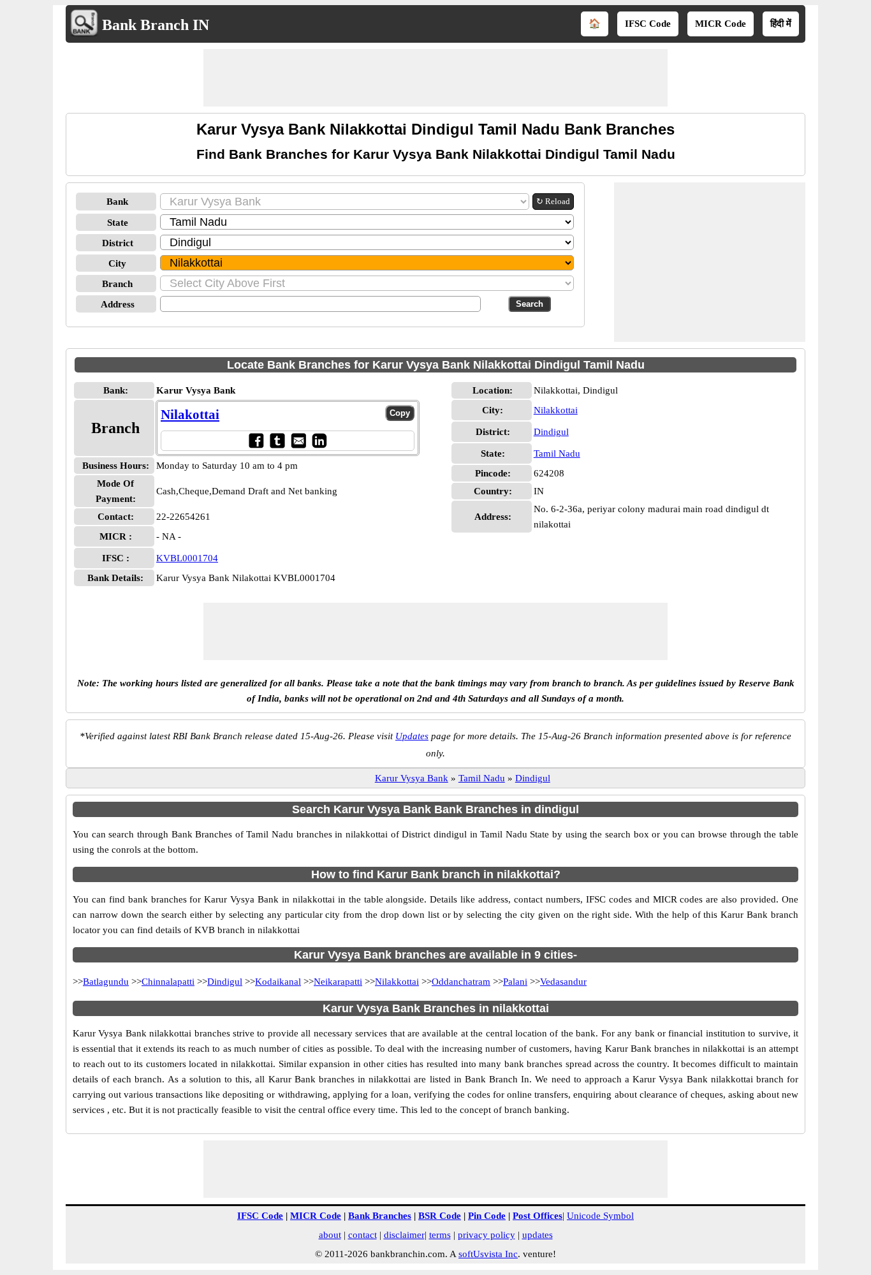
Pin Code (487, 1216)
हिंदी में (780, 23)
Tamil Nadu (557, 453)
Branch (117, 284)
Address (118, 304)
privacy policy (486, 1235)
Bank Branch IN (155, 25)
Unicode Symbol (600, 1216)
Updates (411, 736)
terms (440, 1235)
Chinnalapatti (168, 982)
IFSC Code (648, 23)
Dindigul (551, 432)
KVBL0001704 (187, 558)
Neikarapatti (338, 982)
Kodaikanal (278, 982)
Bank (117, 201)
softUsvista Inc (488, 1254)
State (117, 222)
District (117, 243)
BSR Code (439, 1216)
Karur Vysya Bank (411, 778)
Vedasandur (563, 982)
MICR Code (720, 23)
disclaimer (404, 1235)
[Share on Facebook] (256, 440)
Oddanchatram (461, 982)
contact (362, 1235)
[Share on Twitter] (277, 440)
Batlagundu (106, 982)
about (330, 1235)
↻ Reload (553, 201)
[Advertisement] (435, 78)
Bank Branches (379, 1216)
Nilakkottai (556, 410)
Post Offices (537, 1216)
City (117, 263)
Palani (515, 982)
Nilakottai (190, 414)
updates (537, 1235)
